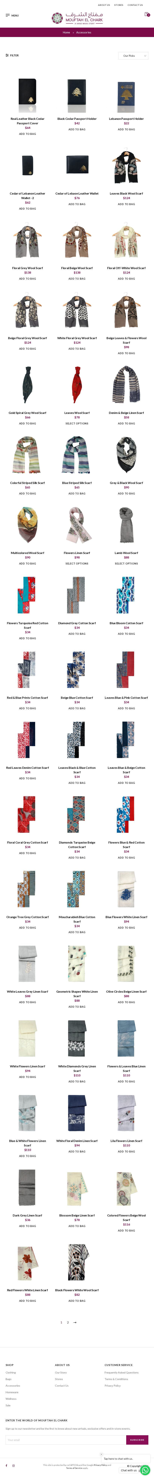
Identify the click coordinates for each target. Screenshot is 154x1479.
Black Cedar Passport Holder (77, 118)
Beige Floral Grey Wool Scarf (27, 338)
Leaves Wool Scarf (77, 412)
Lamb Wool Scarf (126, 553)
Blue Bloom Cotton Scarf (126, 623)
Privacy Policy (113, 1385)
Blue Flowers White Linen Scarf (126, 917)
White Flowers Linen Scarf (27, 1066)
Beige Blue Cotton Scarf (77, 697)
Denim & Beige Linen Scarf (126, 412)
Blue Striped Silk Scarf (77, 482)
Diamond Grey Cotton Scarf (77, 623)
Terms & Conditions (116, 1379)
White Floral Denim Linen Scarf (77, 1140)
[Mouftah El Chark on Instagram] (13, 1465)
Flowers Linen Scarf (77, 553)
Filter (14, 55)
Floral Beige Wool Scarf (77, 268)
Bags (8, 1379)
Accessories (13, 1385)
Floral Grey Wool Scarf (27, 268)
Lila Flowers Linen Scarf (126, 1140)
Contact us (135, 5)
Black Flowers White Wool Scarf (77, 1290)
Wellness (11, 1398)
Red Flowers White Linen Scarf (27, 1290)
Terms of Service (74, 1468)
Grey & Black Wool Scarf (126, 482)
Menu (15, 15)
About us (104, 5)
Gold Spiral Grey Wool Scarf (27, 412)
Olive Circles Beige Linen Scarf (126, 991)
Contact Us (62, 1385)
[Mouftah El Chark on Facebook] (6, 1465)
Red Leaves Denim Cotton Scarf (27, 767)
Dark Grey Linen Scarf (27, 1215)
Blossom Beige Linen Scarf (77, 1215)
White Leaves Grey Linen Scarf (27, 991)
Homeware (12, 1392)
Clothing (11, 1372)
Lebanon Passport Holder (126, 118)
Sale (8, 1405)
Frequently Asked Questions (122, 1372)
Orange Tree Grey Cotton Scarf (27, 917)
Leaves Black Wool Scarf (126, 193)
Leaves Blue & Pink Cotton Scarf (126, 697)
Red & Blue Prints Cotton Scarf (27, 697)
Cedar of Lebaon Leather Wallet (77, 193)
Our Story (61, 1372)
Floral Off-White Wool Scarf (126, 268)
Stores (118, 5)
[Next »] (74, 1322)
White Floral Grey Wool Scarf (77, 338)
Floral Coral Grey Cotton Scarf (27, 842)
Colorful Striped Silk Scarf (27, 482)
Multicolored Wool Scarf (27, 553)
